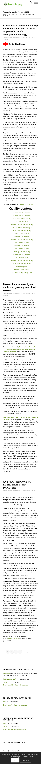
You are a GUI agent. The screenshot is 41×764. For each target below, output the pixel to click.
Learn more (25, 760)
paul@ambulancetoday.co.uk (17, 729)
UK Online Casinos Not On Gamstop (21, 225)
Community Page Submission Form (25, 14)
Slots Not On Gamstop (21, 246)
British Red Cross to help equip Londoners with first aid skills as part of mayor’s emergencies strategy (20, 30)
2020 (4, 16)
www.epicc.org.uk (13, 638)
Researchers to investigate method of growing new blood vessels (19, 287)
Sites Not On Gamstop (21, 237)
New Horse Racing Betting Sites (21, 273)
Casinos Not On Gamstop (21, 213)
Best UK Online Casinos (21, 269)
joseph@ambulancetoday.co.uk (18, 685)
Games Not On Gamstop (22, 234)
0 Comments (16, 37)
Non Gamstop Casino (21, 222)
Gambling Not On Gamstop (21, 252)
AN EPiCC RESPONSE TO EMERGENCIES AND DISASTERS (17, 484)
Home (12, 14)
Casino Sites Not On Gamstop (21, 219)
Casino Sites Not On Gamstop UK (21, 228)
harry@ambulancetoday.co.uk (17, 705)
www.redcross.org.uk (26, 204)
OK (15, 760)
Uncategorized (26, 37)
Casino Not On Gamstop (21, 243)
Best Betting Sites (21, 267)
